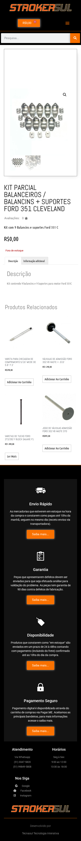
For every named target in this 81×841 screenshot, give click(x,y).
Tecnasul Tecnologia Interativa (40, 833)
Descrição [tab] (13, 261)
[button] (67, 23)
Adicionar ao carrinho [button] (19, 382)
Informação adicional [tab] (34, 261)
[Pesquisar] (75, 38)
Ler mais (12, 456)
